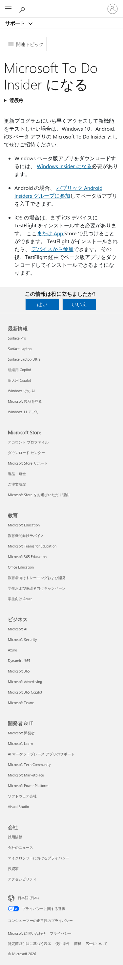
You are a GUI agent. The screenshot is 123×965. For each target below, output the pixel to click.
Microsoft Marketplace (26, 775)
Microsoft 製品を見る (25, 401)
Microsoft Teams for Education (32, 546)
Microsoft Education (24, 524)
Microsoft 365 (19, 671)
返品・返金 (17, 473)
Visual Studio (18, 806)
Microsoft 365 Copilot (25, 692)
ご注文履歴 (17, 484)
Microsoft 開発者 (21, 732)
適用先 (16, 100)
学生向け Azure (20, 598)
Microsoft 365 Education (27, 556)
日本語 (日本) (28, 897)
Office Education (21, 567)
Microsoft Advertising (25, 681)
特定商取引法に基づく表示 (29, 943)
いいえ (79, 304)
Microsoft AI (17, 628)
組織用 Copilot (19, 369)
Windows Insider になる (64, 166)
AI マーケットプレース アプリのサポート (41, 753)
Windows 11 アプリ (23, 411)
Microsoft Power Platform (28, 785)
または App (50, 233)
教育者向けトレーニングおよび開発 (37, 577)
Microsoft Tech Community (29, 764)
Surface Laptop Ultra (24, 359)
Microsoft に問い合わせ (27, 933)
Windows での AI (21, 390)
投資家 (13, 868)
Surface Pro (17, 338)
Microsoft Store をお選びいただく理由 (39, 494)
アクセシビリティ (22, 878)
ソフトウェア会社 (22, 796)
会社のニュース (20, 847)
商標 (77, 943)
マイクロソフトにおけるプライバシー (38, 857)
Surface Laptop (19, 348)
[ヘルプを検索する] (23, 8)
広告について (96, 943)
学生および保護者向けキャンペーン (37, 588)
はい (42, 304)
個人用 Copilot (19, 380)
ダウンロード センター (26, 452)
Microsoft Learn (20, 743)
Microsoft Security (22, 639)
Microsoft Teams (21, 702)
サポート (15, 23)
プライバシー (61, 933)
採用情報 (15, 836)
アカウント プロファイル (28, 442)
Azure (12, 650)
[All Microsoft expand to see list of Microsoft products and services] (8, 9)
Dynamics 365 (19, 660)
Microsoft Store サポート (28, 463)
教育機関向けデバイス (26, 535)
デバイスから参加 (52, 248)
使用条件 (62, 943)
